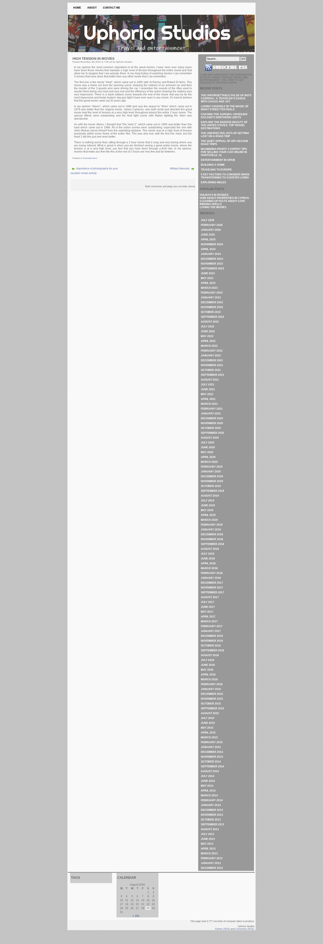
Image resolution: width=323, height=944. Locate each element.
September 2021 (212, 374)
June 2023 (208, 273)
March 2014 (209, 795)
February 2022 (212, 350)
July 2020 (207, 442)
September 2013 (212, 824)
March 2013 (209, 853)
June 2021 (208, 389)
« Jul (136, 915)
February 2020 (212, 466)
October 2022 (211, 312)
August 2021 (210, 379)
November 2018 (212, 539)
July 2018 (207, 553)
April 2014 (208, 790)
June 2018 (208, 558)
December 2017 (212, 582)
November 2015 (212, 698)
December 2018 (212, 534)
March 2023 (209, 287)
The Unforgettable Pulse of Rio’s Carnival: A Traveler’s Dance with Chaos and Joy (226, 98)
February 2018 (212, 573)
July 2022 (207, 326)
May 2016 (207, 669)
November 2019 (212, 481)
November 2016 (212, 640)
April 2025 (208, 239)
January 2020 (211, 471)
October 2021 (211, 370)
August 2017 (210, 597)
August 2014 (210, 771)
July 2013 (207, 834)
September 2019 (212, 490)
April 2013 (208, 848)
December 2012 (212, 868)
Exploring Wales (213, 182)
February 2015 (212, 742)
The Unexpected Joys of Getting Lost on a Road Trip (225, 135)
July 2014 (207, 776)
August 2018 (210, 548)
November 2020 (212, 423)
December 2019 (212, 476)
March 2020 (209, 461)
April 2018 (208, 563)
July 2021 (207, 384)
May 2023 (207, 278)
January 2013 (211, 863)
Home (77, 7)
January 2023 (211, 297)
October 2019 (211, 486)
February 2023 (212, 292)
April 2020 (208, 457)
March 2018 (209, 568)
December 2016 (212, 635)
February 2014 (212, 800)
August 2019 (210, 495)
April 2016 (208, 674)
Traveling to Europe (216, 169)
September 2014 (212, 766)
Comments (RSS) (244, 929)
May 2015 (207, 727)
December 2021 (212, 360)
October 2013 (211, 819)
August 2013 (210, 829)
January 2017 (211, 631)
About (92, 7)
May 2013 (207, 843)
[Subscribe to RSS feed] (226, 72)
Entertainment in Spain (218, 160)
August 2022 (210, 321)
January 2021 (211, 413)
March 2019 (209, 519)
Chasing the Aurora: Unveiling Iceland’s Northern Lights (224, 116)
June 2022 (208, 331)
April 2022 (208, 341)
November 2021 (212, 365)
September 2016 (212, 650)
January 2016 (211, 689)
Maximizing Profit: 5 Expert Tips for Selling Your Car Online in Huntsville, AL (224, 152)
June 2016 (208, 664)
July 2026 (207, 220)
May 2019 (207, 510)
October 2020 (211, 428)
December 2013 (212, 809)
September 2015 (212, 708)
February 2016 (212, 684)
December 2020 (212, 418)
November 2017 (212, 587)
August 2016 (210, 655)
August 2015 (210, 713)
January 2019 (211, 529)
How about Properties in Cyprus (224, 198)
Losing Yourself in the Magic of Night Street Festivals (225, 108)
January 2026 (211, 229)
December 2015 (212, 693)
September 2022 (212, 316)
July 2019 (207, 500)
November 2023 (212, 263)
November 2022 (212, 307)
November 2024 (212, 244)
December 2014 (212, 751)
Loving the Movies (213, 207)
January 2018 (211, 577)
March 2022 (209, 345)
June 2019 (208, 505)
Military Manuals (180, 168)
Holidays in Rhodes (214, 194)
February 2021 (212, 408)
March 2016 (209, 679)
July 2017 (207, 602)
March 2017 (209, 621)
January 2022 (211, 355)
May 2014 (207, 785)
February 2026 (212, 225)
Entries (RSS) (222, 929)
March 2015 (209, 737)
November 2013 (212, 814)
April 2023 (208, 283)
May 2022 (207, 336)
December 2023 (212, 258)
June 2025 (208, 234)
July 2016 (207, 660)
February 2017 (212, 626)
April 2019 (208, 515)
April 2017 (208, 616)
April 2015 (208, 732)
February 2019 (212, 524)
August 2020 (210, 437)
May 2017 (207, 611)
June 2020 (208, 447)
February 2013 (212, 858)
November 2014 (212, 756)
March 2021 (209, 403)
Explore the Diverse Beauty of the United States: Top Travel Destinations (224, 125)
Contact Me (111, 7)
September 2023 (212, 268)
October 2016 (211, 645)
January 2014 (211, 805)
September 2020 (212, 432)
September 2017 (212, 592)
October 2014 (211, 761)
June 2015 (208, 722)
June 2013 (208, 839)
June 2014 (208, 780)
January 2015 (211, 747)
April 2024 (208, 249)
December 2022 (212, 302)
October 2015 (211, 703)
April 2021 (208, 399)
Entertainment (90, 158)
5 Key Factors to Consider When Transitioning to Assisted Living (225, 176)
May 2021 (207, 394)
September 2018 (212, 544)
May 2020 (207, 452)
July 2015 (207, 718)
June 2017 (208, 606)
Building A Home (213, 164)
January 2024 (211, 254)
